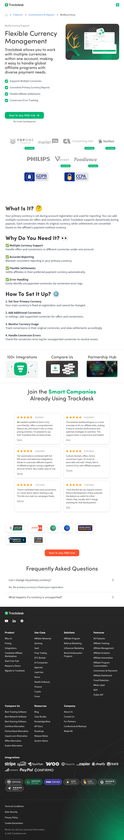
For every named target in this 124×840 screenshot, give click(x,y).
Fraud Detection (101, 680)
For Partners (70, 721)
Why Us (8, 638)
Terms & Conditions (14, 806)
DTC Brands (40, 657)
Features (18, 14)
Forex (37, 696)
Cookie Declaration (14, 823)
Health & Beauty (42, 682)
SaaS (36, 648)
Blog (36, 712)
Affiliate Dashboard (102, 675)
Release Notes (41, 736)
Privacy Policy (11, 817)
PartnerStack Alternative (16, 731)
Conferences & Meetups (75, 726)
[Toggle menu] (117, 4)
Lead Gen (38, 672)
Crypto (37, 691)
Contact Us (69, 716)
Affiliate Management (103, 648)
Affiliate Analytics (101, 653)
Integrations (11, 648)
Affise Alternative (13, 740)
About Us (68, 712)
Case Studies (40, 716)
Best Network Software (16, 716)
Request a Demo (13, 666)
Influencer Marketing (74, 648)
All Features (99, 638)
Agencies (38, 667)
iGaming (38, 643)
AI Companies (41, 662)
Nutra (37, 677)
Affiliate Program (72, 638)
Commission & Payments (105, 670)
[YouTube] (6, 621)
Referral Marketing (73, 643)
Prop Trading (40, 653)
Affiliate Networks (42, 638)
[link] (24, 115)
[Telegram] (22, 621)
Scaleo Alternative (13, 745)
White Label (99, 685)
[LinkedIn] (14, 621)
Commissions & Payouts (41, 14)
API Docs (38, 726)
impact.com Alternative (16, 736)
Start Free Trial (12, 661)
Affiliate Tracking (101, 643)
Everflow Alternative (14, 726)
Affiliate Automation (103, 657)
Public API (98, 694)
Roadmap (39, 731)
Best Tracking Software (15, 712)
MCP (95, 690)
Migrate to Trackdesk (15, 670)
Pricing (8, 643)
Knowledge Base (42, 721)
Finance (38, 686)
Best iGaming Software (15, 721)
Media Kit (68, 731)
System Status (41, 740)
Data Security (11, 812)
